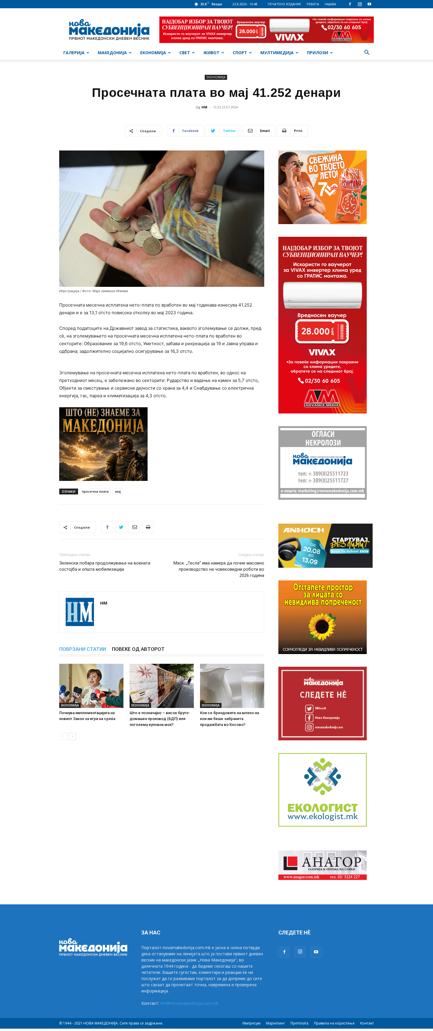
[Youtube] (369, 4)
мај (118, 491)
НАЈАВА (330, 4)
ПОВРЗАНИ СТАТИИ (82, 649)
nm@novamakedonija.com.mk (189, 1003)
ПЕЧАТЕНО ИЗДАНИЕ (284, 4)
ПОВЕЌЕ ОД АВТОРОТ (138, 649)
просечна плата (95, 491)
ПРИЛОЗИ (317, 52)
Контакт (367, 1023)
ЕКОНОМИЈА (153, 52)
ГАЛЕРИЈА (74, 52)
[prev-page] (63, 736)
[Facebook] (350, 4)
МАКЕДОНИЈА (112, 52)
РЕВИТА (313, 4)
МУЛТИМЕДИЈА (277, 52)
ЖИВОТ (211, 52)
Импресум (251, 1023)
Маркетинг (275, 1023)
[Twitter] (121, 527)
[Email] (134, 527)
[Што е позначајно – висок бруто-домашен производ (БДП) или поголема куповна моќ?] (162, 686)
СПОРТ (240, 52)
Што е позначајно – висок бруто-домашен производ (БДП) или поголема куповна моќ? (160, 719)
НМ (204, 107)
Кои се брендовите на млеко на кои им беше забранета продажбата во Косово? (229, 719)
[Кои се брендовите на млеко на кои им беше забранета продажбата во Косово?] (232, 686)
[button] (367, 53)
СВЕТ (184, 52)
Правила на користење (334, 1023)
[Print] (148, 527)
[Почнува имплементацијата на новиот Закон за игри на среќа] (91, 686)
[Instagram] (359, 4)
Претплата (299, 1023)
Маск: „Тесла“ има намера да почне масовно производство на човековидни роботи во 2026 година (218, 569)
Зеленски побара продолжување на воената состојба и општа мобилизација (104, 566)
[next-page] (72, 736)
